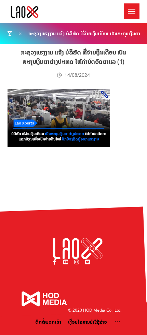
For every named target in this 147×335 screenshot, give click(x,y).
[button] (131, 11)
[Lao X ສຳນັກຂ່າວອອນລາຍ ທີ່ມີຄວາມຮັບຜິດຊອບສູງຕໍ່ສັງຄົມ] (25, 12)
